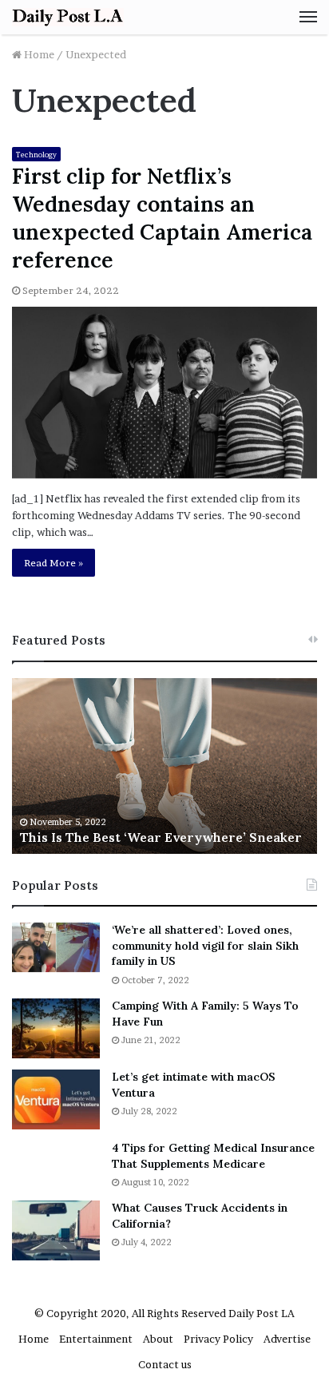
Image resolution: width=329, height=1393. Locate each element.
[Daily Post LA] (68, 17)
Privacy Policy (218, 1338)
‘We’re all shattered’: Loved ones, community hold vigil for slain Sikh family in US (205, 945)
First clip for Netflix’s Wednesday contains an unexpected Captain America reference (162, 217)
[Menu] (308, 17)
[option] (164, 766)
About (158, 1338)
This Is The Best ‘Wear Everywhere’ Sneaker (161, 837)
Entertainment (96, 1338)
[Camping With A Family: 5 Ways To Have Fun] (56, 1028)
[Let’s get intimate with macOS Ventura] (56, 1099)
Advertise (287, 1338)
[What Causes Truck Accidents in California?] (56, 1230)
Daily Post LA (261, 1313)
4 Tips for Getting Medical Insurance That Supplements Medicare (213, 1156)
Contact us (165, 1364)
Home (38, 54)
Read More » (53, 563)
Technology (36, 154)
